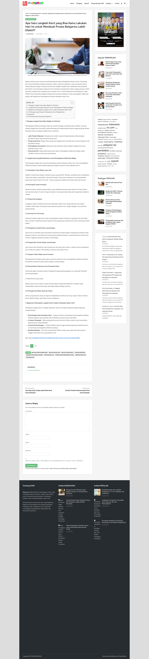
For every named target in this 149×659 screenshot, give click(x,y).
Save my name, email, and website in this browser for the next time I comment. (54, 461)
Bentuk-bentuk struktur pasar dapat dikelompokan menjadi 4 (114, 201)
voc (112, 166)
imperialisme (103, 124)
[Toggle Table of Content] (71, 102)
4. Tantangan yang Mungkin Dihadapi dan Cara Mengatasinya (46, 112)
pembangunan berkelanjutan (105, 147)
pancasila (100, 145)
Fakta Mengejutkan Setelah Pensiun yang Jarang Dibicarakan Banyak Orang (77, 527)
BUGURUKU (30, 34)
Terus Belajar (30, 357)
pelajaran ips (109, 144)
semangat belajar (80, 355)
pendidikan (103, 150)
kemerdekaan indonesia (105, 132)
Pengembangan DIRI (97, 3)
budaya (100, 119)
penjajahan (102, 154)
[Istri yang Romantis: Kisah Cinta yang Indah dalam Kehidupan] (101, 93)
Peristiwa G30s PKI (115, 156)
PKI (105, 161)
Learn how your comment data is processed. (62, 468)
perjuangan (101, 158)
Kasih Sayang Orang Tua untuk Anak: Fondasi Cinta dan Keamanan (114, 105)
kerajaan (115, 132)
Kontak (117, 3)
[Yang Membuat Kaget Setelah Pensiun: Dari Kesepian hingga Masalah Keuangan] (61, 500)
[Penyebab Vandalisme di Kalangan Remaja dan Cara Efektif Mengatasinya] (97, 521)
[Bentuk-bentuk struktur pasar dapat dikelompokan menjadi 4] (101, 200)
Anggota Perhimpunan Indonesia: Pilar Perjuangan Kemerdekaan (111, 290)
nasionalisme (108, 142)
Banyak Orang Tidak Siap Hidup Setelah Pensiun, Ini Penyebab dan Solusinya (77, 491)
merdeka (100, 142)
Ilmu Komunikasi (107, 288)
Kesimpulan (31, 114)
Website (28, 450)
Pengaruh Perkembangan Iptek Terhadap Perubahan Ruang (114, 211)
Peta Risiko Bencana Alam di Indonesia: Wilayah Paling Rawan (112, 239)
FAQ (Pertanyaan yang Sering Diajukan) (39, 116)
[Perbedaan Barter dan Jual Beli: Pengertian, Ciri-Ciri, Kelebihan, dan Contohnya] (97, 490)
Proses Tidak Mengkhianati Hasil (64, 355)
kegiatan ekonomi (110, 130)
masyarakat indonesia (103, 139)
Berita (72, 3)
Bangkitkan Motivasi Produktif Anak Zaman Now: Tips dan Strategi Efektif (56, 338)
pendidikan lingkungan (116, 151)
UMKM (109, 166)
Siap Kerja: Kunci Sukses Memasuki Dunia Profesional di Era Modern (112, 257)
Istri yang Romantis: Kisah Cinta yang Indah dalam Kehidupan (114, 94)
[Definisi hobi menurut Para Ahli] (101, 182)
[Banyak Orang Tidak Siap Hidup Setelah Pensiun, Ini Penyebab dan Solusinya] (61, 490)
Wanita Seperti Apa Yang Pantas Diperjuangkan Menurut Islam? (113, 63)
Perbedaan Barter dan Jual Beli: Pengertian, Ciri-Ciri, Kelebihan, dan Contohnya (113, 491)
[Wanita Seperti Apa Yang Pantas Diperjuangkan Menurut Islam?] (101, 62)
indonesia (114, 124)
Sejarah (86, 3)
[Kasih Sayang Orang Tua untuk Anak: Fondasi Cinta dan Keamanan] (101, 103)
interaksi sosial (102, 128)
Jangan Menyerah (80, 352)
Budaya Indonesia (107, 119)
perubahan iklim (101, 161)
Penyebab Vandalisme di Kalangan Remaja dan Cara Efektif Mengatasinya (114, 521)
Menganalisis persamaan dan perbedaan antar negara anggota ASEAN (114, 222)
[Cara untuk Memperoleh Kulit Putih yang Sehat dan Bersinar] (101, 72)
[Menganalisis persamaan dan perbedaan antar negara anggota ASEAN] (101, 220)
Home (27, 13)
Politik (108, 161)
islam (116, 128)
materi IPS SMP (117, 139)
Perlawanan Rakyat (112, 158)
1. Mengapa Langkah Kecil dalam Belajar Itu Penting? (42, 105)
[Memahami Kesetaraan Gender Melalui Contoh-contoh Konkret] (101, 83)
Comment (29, 411)
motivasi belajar (49, 355)
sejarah (115, 161)
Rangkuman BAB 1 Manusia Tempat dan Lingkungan (114, 192)
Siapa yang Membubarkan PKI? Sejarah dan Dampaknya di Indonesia (112, 275)
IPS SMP (110, 128)
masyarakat (113, 137)
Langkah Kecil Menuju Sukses (34, 355)
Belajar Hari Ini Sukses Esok (40, 352)
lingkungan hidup (103, 137)
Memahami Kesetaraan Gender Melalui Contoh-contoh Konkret (113, 84)
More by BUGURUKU (34, 370)
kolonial (100, 135)
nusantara (118, 142)
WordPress (113, 656)
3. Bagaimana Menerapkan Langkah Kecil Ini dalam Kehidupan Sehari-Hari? (50, 110)
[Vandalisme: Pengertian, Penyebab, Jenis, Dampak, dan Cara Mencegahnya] (97, 500)
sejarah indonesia (102, 164)
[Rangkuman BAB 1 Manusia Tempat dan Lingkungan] (101, 191)
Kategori (108, 3)
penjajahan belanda (111, 153)
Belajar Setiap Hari (54, 352)
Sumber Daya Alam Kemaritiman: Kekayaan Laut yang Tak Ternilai (112, 308)
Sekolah (109, 164)
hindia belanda (112, 121)
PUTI (103, 254)
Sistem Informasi (107, 272)
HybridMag (122, 656)
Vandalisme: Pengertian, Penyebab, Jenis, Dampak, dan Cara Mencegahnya (113, 501)
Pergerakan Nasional (104, 156)
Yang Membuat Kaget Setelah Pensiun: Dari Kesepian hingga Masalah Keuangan (78, 501)
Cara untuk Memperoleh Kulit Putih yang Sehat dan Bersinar (114, 74)
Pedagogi (79, 3)
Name (27, 434)
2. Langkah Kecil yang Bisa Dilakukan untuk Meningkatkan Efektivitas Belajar (50, 107)
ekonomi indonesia (103, 121)
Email (27, 442)
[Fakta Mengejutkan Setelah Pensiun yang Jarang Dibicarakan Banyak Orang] (61, 525)
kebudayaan (101, 130)
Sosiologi (115, 164)
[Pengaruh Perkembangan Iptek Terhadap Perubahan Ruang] (101, 210)
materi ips (111, 139)
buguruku (114, 119)
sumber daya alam (102, 166)
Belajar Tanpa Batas (67, 352)
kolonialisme (108, 135)
